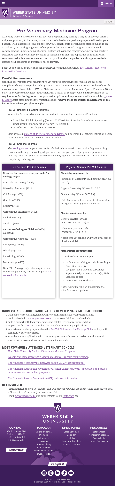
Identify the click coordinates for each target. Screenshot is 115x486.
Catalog (71, 438)
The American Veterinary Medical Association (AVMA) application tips (46, 363)
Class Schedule (71, 431)
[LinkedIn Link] (57, 473)
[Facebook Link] (44, 473)
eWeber (108, 3)
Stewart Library (43, 444)
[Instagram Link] (51, 473)
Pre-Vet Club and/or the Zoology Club (71, 329)
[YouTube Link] (71, 473)
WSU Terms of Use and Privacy (57, 479)
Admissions (43, 438)
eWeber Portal (43, 453)
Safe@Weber (99, 431)
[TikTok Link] (64, 473)
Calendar (71, 434)
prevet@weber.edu (25, 396)
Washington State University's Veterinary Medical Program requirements (48, 357)
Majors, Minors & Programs (43, 433)
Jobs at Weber (43, 447)
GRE (27, 326)
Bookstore (44, 441)
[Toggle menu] (3, 3)
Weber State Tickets (43, 450)
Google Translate (74, 482)
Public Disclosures (99, 441)
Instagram (68, 396)
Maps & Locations (71, 444)
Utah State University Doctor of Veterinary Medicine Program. (41, 351)
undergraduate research (41, 318)
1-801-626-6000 (16, 437)
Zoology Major (21, 149)
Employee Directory (71, 441)
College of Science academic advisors (44, 134)
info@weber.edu (16, 440)
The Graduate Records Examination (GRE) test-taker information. (43, 378)
